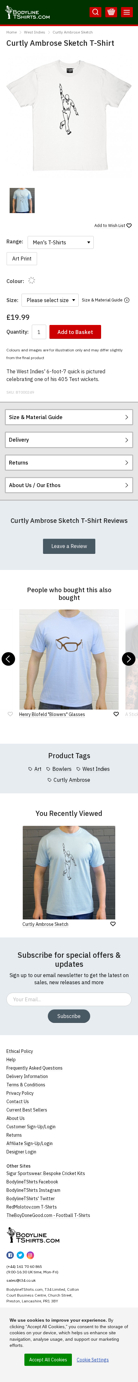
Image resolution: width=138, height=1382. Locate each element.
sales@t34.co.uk (21, 1280)
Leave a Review (69, 546)
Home (11, 32)
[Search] (95, 12)
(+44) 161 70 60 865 (24, 1266)
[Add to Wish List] (113, 923)
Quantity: (17, 332)
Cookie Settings (93, 1360)
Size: (12, 300)
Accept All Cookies (48, 1360)
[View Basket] (111, 12)
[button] (8, 659)
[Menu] (127, 12)
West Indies (34, 32)
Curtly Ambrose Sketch (73, 32)
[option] (22, 200)
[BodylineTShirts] (32, 1235)
